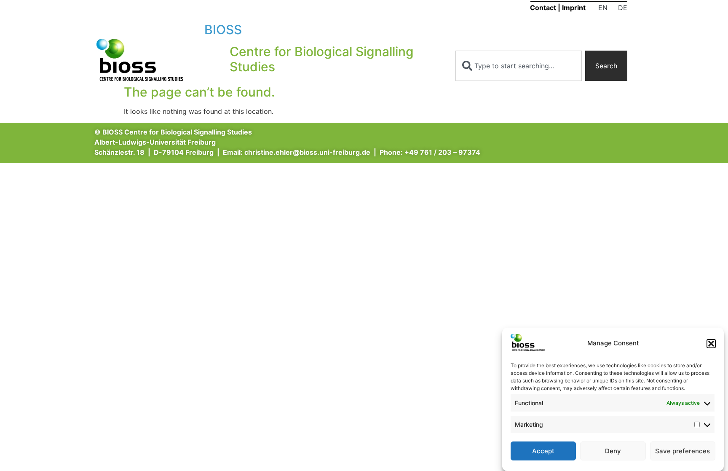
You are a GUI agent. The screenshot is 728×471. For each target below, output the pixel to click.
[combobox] (518, 66)
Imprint (574, 7)
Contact (543, 7)
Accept (543, 451)
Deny (613, 451)
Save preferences (682, 451)
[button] (711, 343)
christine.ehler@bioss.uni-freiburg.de (307, 152)
